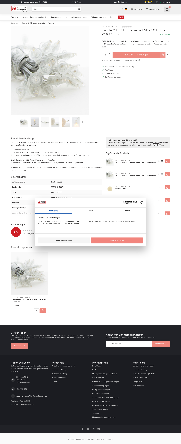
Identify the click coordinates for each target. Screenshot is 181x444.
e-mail (156, 143)
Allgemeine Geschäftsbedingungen (106, 397)
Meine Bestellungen (141, 370)
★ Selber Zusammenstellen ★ (34, 17)
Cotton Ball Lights (110, 26)
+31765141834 (22, 389)
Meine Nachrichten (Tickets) (144, 374)
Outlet (112, 17)
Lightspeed (109, 439)
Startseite (15, 17)
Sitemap (95, 413)
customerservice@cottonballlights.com (31, 396)
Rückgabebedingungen (101, 389)
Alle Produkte (138, 385)
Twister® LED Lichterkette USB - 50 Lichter (38, 23)
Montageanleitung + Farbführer (104, 374)
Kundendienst (19, 346)
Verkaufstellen (98, 378)
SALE (121, 17)
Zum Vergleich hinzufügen (111, 60)
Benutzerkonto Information (143, 366)
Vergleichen (137, 382)
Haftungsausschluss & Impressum (105, 405)
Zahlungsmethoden (100, 409)
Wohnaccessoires (98, 17)
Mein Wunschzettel (140, 378)
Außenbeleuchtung (78, 17)
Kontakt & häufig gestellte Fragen (105, 382)
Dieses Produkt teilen (130, 60)
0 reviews (135, 27)
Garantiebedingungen (100, 393)
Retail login (96, 366)
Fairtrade (95, 370)
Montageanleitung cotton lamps (104, 417)
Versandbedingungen (100, 385)
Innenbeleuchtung (58, 17)
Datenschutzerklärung (101, 401)
